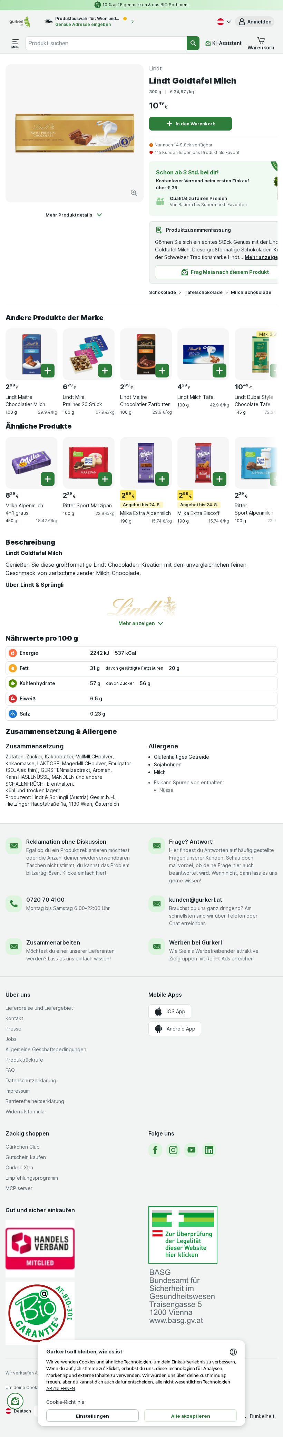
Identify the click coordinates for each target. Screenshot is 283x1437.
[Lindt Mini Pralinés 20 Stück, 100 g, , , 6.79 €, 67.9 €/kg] (89, 354)
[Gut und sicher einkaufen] (40, 1313)
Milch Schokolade (251, 292)
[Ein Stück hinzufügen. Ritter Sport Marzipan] (105, 479)
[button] (254, 21)
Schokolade (162, 292)
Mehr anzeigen (263, 257)
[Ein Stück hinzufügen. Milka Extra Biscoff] (219, 479)
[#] (182, 1235)
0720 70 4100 (45, 899)
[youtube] (191, 1150)
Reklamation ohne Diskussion (66, 841)
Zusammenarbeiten (53, 942)
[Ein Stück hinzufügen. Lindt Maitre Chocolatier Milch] (48, 370)
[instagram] (173, 1150)
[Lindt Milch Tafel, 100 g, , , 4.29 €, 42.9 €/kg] (203, 354)
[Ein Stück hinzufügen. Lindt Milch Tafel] (219, 370)
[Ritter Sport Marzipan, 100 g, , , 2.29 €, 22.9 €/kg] (89, 463)
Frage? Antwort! (191, 841)
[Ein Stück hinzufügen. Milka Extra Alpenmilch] (162, 479)
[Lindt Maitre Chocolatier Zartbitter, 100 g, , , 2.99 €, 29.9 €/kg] (146, 354)
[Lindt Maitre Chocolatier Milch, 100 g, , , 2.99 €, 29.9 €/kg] (31, 354)
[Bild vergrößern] (133, 192)
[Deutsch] (223, 22)
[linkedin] (209, 1150)
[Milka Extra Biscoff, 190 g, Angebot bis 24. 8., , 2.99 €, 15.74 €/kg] (203, 463)
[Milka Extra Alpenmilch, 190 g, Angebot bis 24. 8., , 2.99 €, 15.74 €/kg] (146, 463)
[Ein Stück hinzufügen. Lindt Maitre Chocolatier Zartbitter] (162, 370)
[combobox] (106, 43)
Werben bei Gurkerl (195, 942)
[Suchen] (193, 43)
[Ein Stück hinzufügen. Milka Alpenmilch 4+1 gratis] (48, 479)
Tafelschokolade (203, 292)
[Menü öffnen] (15, 43)
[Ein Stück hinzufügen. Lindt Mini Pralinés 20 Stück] (105, 370)
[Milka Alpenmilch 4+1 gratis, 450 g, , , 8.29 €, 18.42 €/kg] (31, 463)
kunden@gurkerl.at (195, 899)
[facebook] (155, 1150)
